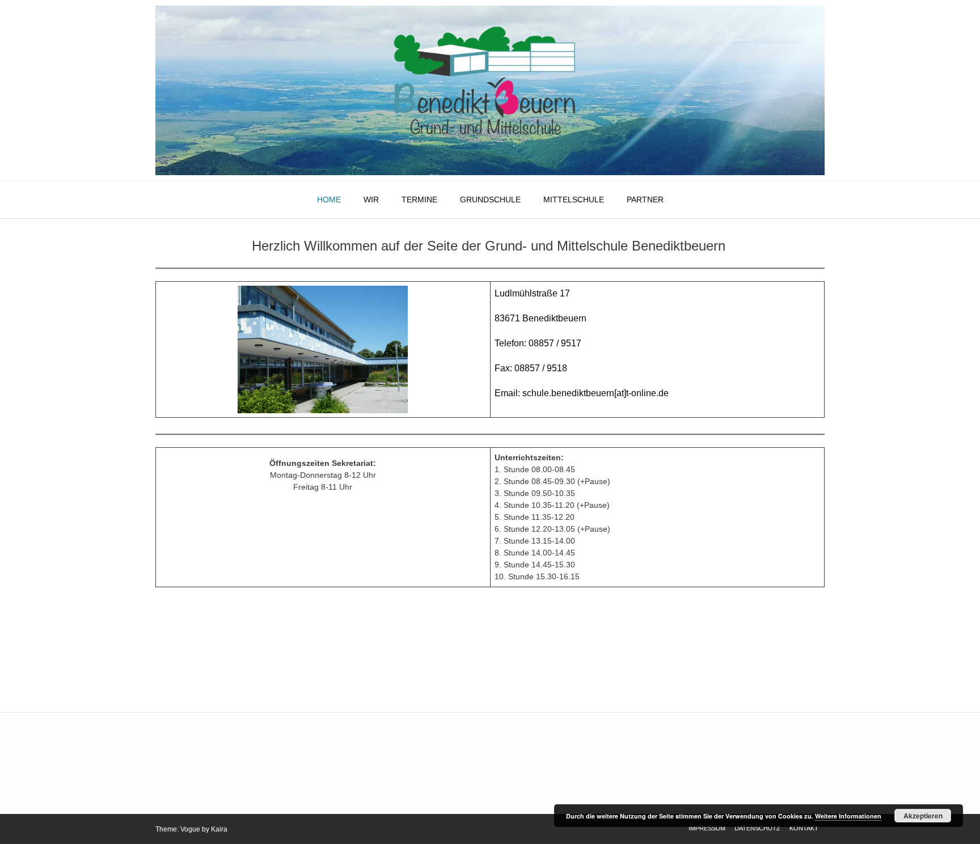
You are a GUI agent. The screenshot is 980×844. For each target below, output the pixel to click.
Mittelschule (573, 199)
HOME (329, 199)
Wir (371, 199)
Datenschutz (757, 828)
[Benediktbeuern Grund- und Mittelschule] (490, 90)
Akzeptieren (923, 816)
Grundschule (490, 199)
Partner (645, 199)
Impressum (706, 828)
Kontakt (803, 828)
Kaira (219, 829)
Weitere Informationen (848, 816)
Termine (419, 199)
